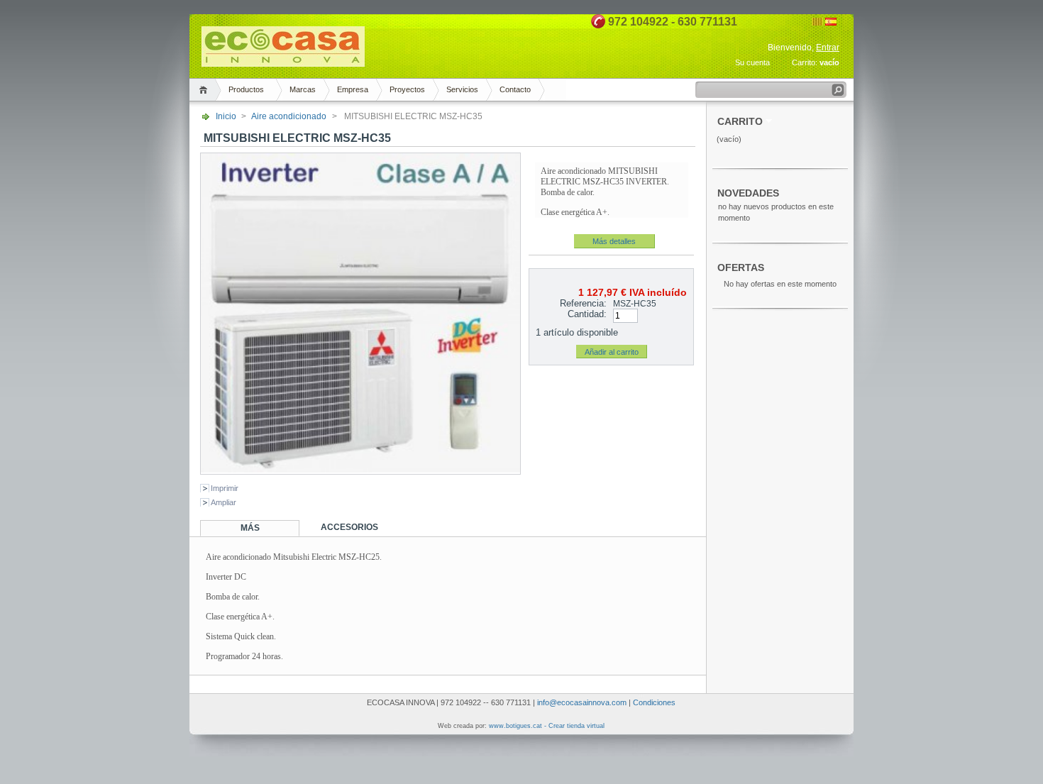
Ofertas (740, 268)
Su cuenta (752, 62)
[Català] (817, 23)
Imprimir (224, 488)
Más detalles (614, 241)
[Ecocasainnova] (283, 60)
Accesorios (349, 527)
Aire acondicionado (288, 116)
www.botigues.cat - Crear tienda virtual (547, 725)
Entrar (827, 48)
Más (250, 528)
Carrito (740, 121)
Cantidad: (587, 314)
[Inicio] (205, 90)
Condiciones (654, 702)
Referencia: (583, 303)
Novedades (748, 193)
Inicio (226, 116)
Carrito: (804, 62)
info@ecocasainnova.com (582, 702)
